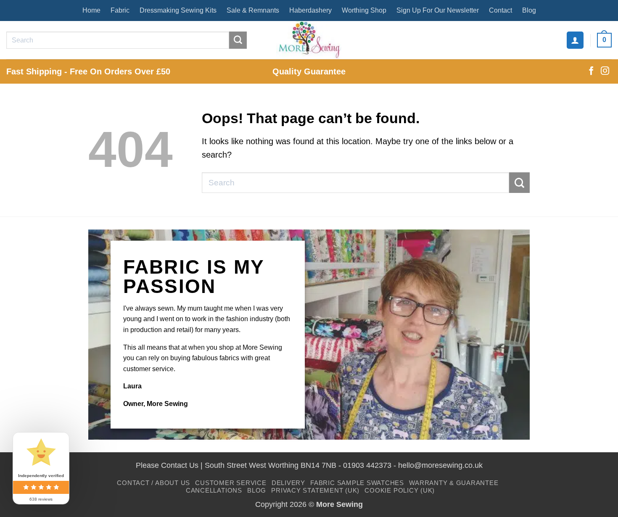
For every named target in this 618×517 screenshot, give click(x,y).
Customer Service (230, 482)
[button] (575, 40)
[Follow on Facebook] (591, 71)
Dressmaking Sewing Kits (178, 10)
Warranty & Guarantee (453, 482)
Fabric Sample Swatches (357, 482)
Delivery (288, 482)
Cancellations (214, 490)
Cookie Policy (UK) (399, 490)
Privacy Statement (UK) (315, 490)
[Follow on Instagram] (605, 71)
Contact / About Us (153, 482)
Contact (500, 10)
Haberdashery (310, 10)
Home (91, 10)
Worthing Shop (364, 10)
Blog (529, 10)
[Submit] (238, 40)
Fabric (120, 10)
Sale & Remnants (253, 10)
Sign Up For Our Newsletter (437, 10)
